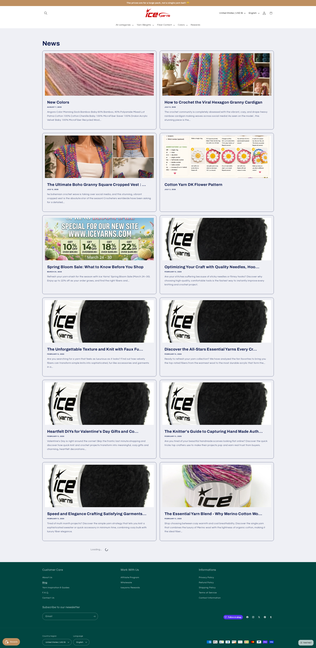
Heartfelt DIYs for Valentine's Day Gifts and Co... (92, 431)
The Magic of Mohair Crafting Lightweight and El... (212, 596)
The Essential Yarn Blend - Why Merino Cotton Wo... (213, 514)
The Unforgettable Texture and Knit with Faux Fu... (95, 349)
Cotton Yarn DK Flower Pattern (194, 184)
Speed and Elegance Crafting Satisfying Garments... (96, 514)
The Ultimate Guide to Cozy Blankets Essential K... (95, 596)
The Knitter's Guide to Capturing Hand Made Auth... (214, 431)
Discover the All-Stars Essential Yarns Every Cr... (211, 349)
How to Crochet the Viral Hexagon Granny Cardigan (213, 102)
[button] (45, 13)
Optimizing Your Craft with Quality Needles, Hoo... (212, 267)
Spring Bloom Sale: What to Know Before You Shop (95, 267)
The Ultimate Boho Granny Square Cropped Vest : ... (96, 184)
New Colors (58, 102)
